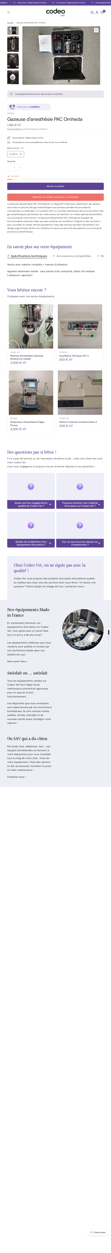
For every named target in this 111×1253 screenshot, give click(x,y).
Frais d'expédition (14, 129)
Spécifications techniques (29, 256)
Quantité (11, 161)
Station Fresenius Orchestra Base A (78, 421)
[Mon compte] (97, 12)
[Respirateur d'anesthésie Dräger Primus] (31, 392)
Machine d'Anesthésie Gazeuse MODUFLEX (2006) (26, 357)
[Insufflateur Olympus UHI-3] (80, 326)
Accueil (10, 23)
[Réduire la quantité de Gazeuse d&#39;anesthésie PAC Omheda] (9, 167)
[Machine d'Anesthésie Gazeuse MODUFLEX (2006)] (31, 326)
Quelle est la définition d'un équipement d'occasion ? (31, 543)
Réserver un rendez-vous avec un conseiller (55, 197)
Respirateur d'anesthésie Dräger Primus (27, 423)
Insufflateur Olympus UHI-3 (74, 355)
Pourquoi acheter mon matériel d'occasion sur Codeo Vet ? (80, 504)
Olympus (63, 352)
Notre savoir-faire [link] (16, 661)
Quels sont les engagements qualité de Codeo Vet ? (31, 504)
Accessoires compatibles (74, 256)
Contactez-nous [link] (15, 777)
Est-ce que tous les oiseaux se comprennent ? (80, 543)
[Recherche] (92, 12)
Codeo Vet (15, 352)
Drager (13, 418)
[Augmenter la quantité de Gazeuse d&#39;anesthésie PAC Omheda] (19, 167)
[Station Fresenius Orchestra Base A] (80, 392)
